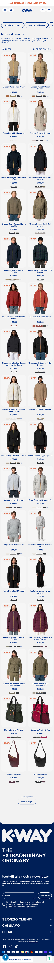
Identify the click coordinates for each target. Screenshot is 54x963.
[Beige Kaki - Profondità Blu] (38, 96)
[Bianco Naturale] (13, 140)
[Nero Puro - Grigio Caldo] (38, 187)
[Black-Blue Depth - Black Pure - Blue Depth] (18, 507)
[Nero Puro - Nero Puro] (40, 463)
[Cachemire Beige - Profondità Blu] (39, 140)
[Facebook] (4, 946)
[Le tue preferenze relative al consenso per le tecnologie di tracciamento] (49, 958)
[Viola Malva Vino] (43, 646)
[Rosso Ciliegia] (8, 737)
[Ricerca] (11, 10)
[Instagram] (10, 946)
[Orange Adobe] (7, 96)
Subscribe (44, 895)
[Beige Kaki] (12, 96)
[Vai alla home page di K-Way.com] (27, 10)
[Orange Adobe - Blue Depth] (7, 507)
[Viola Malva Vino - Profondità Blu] (12, 646)
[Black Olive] (44, 326)
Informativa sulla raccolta (17, 959)
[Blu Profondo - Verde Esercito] (44, 96)
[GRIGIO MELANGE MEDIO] (39, 507)
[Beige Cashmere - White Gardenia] (7, 463)
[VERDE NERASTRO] (17, 737)
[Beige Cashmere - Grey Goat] (34, 693)
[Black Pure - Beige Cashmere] (18, 463)
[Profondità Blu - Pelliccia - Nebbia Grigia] (13, 187)
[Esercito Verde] (12, 693)
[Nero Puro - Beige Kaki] (12, 463)
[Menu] (5, 10)
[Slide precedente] (3, 3)
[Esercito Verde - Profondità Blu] (12, 233)
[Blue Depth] (18, 96)
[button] (42, 49)
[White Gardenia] (7, 419)
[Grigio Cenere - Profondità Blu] (12, 507)
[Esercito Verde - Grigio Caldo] (44, 187)
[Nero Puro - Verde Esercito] (17, 233)
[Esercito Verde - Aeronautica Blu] (39, 693)
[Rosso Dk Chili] (13, 326)
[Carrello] (49, 10)
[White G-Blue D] (44, 140)
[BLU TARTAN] (40, 279)
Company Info (33, 941)
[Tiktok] (16, 946)
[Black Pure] (44, 507)
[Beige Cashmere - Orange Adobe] (33, 96)
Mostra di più (27, 801)
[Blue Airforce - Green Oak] (7, 646)
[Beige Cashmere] (18, 419)
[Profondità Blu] (38, 646)
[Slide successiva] (51, 3)
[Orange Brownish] (34, 326)
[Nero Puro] (12, 737)
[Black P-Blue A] (44, 693)
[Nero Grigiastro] (13, 372)
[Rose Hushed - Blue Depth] (34, 140)
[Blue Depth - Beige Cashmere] (18, 279)
